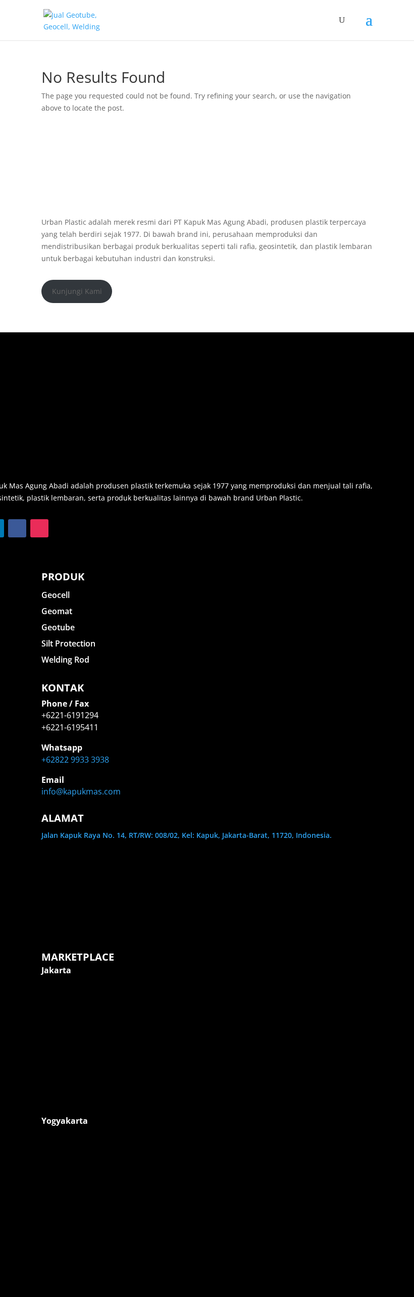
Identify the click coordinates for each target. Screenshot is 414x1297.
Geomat (56, 611)
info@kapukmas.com (81, 791)
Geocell (55, 595)
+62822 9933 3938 (75, 759)
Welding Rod (65, 659)
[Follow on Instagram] (39, 528)
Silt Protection (68, 643)
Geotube (58, 627)
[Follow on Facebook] (17, 528)
